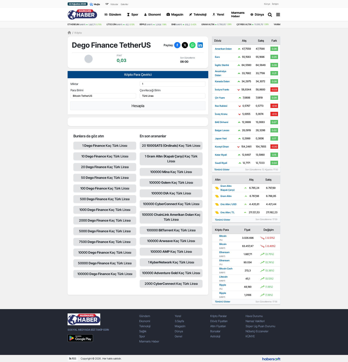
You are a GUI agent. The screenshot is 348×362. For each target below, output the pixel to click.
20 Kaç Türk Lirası (105, 167)
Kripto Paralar (218, 316)
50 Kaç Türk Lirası (105, 178)
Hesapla (138, 106)
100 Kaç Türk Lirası (104, 188)
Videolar (114, 4)
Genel (178, 336)
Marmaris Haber (149, 341)
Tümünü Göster (221, 169)
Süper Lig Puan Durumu (260, 326)
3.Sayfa (179, 321)
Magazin (180, 326)
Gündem (144, 316)
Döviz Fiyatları (218, 321)
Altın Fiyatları (218, 326)
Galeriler (124, 4)
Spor (142, 336)
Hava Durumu (254, 316)
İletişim (275, 4)
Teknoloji (144, 326)
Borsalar (215, 331)
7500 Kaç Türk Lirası (104, 242)
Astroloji (215, 336)
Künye (267, 4)
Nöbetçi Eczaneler (257, 331)
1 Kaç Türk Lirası (104, 145)
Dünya (179, 331)
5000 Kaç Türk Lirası (105, 231)
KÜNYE (250, 336)
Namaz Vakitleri (255, 321)
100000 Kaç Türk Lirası (104, 274)
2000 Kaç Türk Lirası (105, 220)
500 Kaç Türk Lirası (105, 199)
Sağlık (142, 331)
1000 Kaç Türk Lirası (104, 210)
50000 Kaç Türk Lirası (105, 263)
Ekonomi (144, 321)
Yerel (178, 316)
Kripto (77, 32)
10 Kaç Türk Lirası (104, 156)
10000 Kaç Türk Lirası (104, 252)
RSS (73, 358)
